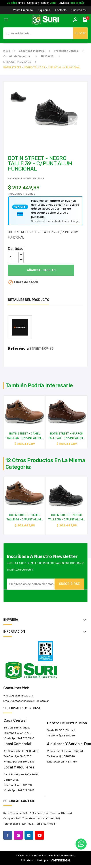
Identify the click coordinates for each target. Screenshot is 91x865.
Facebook (7, 835)
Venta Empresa (23, 10)
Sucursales (78, 10)
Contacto (60, 10)
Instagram (18, 835)
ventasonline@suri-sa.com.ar (30, 700)
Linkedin (29, 835)
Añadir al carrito (41, 270)
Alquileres (44, 10)
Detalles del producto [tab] (28, 300)
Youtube (39, 835)
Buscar (80, 33)
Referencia (18, 348)
